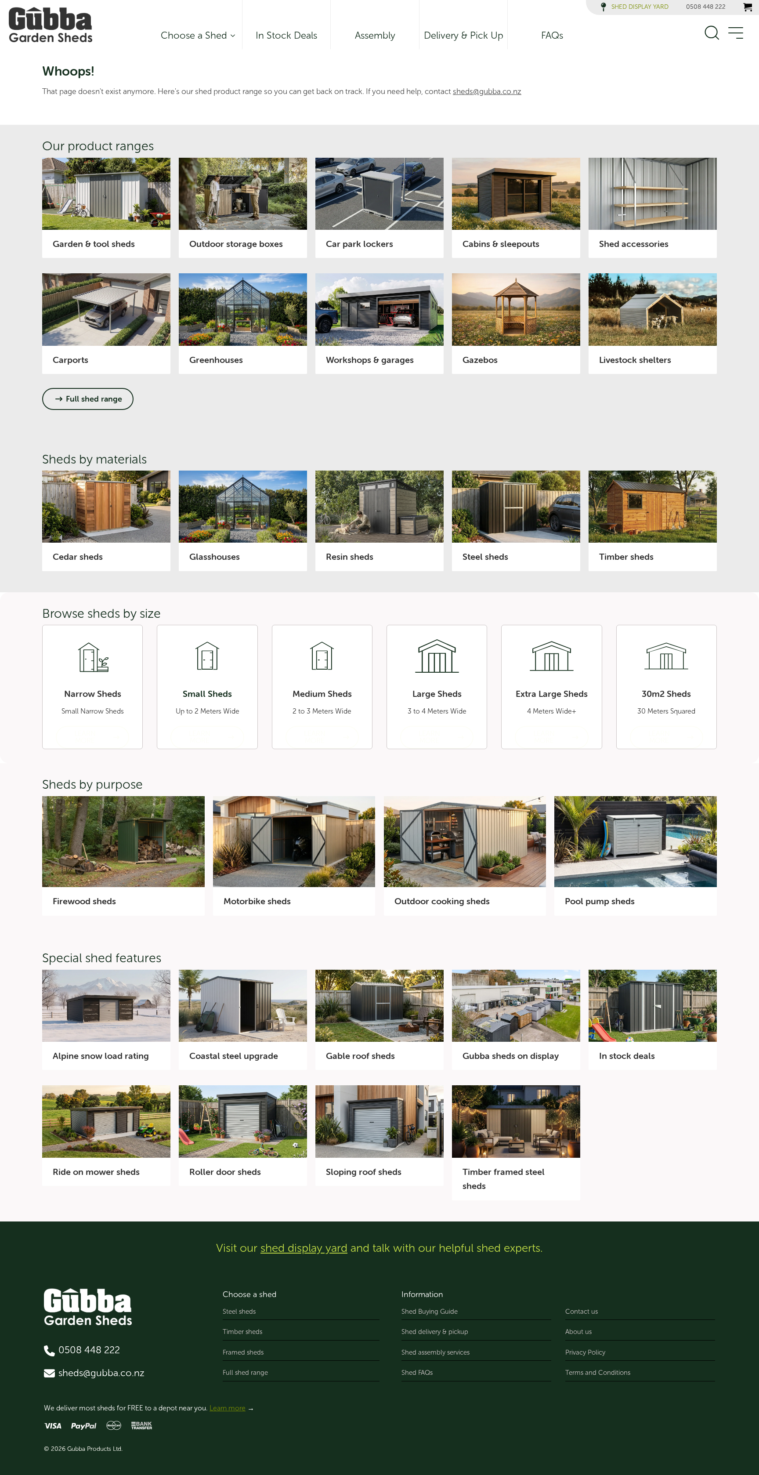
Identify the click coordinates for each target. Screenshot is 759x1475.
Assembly (375, 35)
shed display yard (303, 1248)
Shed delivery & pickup (434, 1331)
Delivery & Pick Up (463, 35)
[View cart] (747, 7)
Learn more (228, 1408)
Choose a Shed (194, 35)
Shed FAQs (417, 1372)
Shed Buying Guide (429, 1311)
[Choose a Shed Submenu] (231, 35)
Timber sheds (242, 1331)
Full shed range (245, 1372)
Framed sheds (243, 1352)
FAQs (552, 35)
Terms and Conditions (597, 1372)
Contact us (581, 1311)
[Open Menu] (735, 33)
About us (578, 1331)
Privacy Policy (585, 1352)
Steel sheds (239, 1311)
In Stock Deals (286, 35)
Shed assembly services (435, 1352)
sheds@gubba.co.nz (487, 91)
